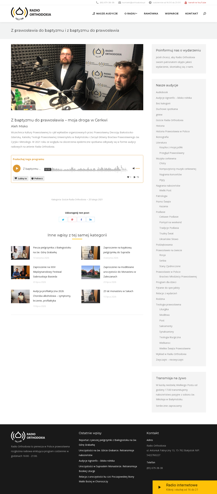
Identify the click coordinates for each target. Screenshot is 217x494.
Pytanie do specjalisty (168, 287)
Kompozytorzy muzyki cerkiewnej (177, 168)
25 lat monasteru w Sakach (118, 291)
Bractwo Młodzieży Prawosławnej (178, 276)
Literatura (161, 142)
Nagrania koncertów (170, 174)
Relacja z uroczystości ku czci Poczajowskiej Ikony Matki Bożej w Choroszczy (106, 479)
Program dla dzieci (166, 282)
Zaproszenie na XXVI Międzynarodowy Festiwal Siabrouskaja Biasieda (47, 271)
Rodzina (160, 299)
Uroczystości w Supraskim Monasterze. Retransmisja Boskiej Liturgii (108, 469)
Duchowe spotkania (167, 109)
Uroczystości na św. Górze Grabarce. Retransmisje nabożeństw (106, 453)
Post (161, 320)
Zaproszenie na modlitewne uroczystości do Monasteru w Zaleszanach (119, 271)
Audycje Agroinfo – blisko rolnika (174, 97)
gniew (159, 114)
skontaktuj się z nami (181, 66)
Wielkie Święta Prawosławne (175, 348)
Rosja (162, 255)
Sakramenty (165, 326)
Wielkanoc (165, 342)
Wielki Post (165, 190)
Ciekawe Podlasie (169, 216)
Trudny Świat (166, 233)
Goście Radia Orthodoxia (74, 199)
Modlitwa (164, 314)
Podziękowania (164, 244)
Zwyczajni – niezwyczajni (169, 359)
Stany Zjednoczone (170, 266)
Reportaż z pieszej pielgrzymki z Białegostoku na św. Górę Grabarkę (108, 442)
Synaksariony (166, 331)
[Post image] (20, 253)
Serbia (162, 260)
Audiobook (162, 92)
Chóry (162, 163)
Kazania (163, 206)
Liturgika (164, 309)
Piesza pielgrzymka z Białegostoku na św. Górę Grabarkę (52, 250)
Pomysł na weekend (170, 222)
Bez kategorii (163, 103)
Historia (160, 125)
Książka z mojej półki (171, 147)
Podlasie (160, 212)
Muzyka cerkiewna (166, 158)
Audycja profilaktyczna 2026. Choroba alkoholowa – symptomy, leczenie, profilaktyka (52, 295)
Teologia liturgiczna (170, 337)
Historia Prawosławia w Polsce (173, 131)
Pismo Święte (163, 201)
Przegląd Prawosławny (171, 152)
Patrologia (161, 196)
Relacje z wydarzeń (166, 293)
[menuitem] (105, 13)
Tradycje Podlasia (169, 227)
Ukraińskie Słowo (168, 239)
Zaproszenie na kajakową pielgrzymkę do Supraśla (117, 250)
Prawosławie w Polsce (168, 271)
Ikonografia (162, 137)
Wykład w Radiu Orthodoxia (171, 354)
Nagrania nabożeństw (168, 185)
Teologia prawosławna (168, 304)
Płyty (162, 180)
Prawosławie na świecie (169, 250)
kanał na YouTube (197, 2)
